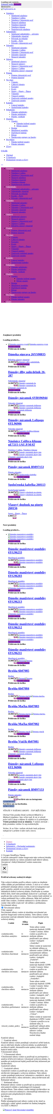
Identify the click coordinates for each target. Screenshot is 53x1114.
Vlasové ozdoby (18, 96)
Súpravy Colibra (18, 68)
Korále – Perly (17, 41)
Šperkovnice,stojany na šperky (23, 137)
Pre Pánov (10, 140)
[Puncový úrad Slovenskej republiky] (18, 1110)
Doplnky (9, 119)
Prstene (9, 73)
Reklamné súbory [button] (8, 1080)
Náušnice (10, 13)
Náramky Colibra (18, 50)
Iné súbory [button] (5, 1096)
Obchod (9, 155)
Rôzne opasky (22, 126)
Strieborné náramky (19, 48)
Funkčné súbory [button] (7, 1038)
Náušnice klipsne (18, 27)
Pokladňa (17, 4)
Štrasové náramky (18, 57)
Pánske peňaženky (18, 114)
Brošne (14, 128)
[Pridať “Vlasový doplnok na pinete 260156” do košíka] (14, 517)
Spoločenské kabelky (20, 107)
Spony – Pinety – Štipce (21, 91)
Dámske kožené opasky (26, 123)
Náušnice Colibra (18, 18)
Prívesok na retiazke (19, 38)
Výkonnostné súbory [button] (9, 1052)
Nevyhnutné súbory (12, 908)
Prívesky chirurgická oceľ (21, 43)
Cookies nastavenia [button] (33, 862)
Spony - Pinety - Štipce (17, 513)
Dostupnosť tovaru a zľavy (17, 160)
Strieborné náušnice (19, 16)
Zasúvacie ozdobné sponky (22, 98)
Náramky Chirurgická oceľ (22, 52)
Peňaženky (10, 110)
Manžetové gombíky (19, 130)
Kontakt (9, 851)
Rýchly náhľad (14, 346)
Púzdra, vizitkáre (18, 117)
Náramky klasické (18, 55)
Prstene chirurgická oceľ (21, 75)
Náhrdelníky (11, 32)
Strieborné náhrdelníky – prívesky (25, 34)
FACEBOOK (8, 806)
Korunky (15, 87)
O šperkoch (11, 157)
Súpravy (9, 59)
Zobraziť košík (7, 4)
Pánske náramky (18, 144)
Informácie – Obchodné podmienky (20, 846)
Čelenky (14, 82)
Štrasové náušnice (18, 22)
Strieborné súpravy (19, 61)
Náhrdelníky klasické (20, 36)
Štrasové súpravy (18, 64)
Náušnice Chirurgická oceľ (22, 20)
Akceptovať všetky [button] (9, 862)
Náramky (10, 45)
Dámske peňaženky (19, 112)
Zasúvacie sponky (18, 100)
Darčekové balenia (18, 133)
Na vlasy (9, 80)
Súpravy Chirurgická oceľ (22, 66)
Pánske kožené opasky (20, 142)
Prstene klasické (17, 78)
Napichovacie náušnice (20, 29)
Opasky (14, 121)
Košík (4, 151)
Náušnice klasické (18, 25)
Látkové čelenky (18, 84)
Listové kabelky (17, 105)
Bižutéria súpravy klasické (22, 71)
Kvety (13, 89)
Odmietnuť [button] (21, 862)
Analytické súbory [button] (8, 1066)
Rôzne (14, 135)
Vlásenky (15, 94)
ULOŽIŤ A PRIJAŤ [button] (9, 1106)
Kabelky (9, 103)
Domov (9, 842)
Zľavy (8, 146)
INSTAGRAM (9, 802)
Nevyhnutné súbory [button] (9, 905)
